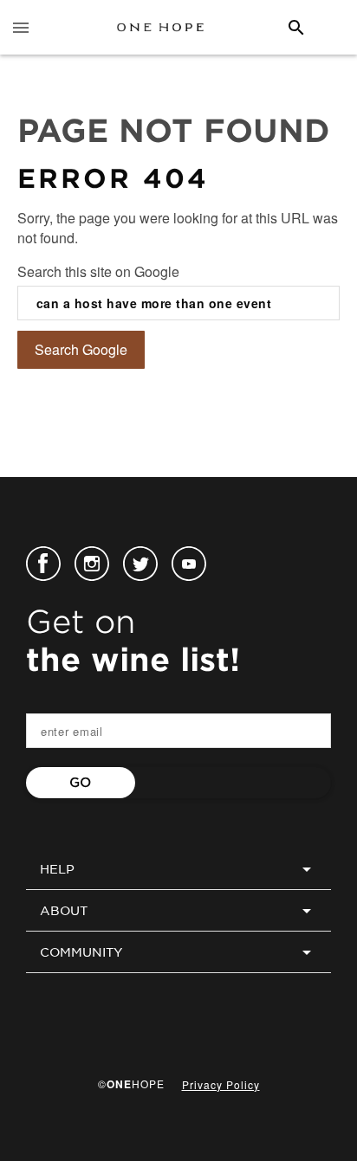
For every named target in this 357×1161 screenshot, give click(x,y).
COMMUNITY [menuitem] (81, 952)
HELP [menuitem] (57, 869)
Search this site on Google (98, 271)
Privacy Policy (221, 1084)
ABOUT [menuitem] (64, 911)
